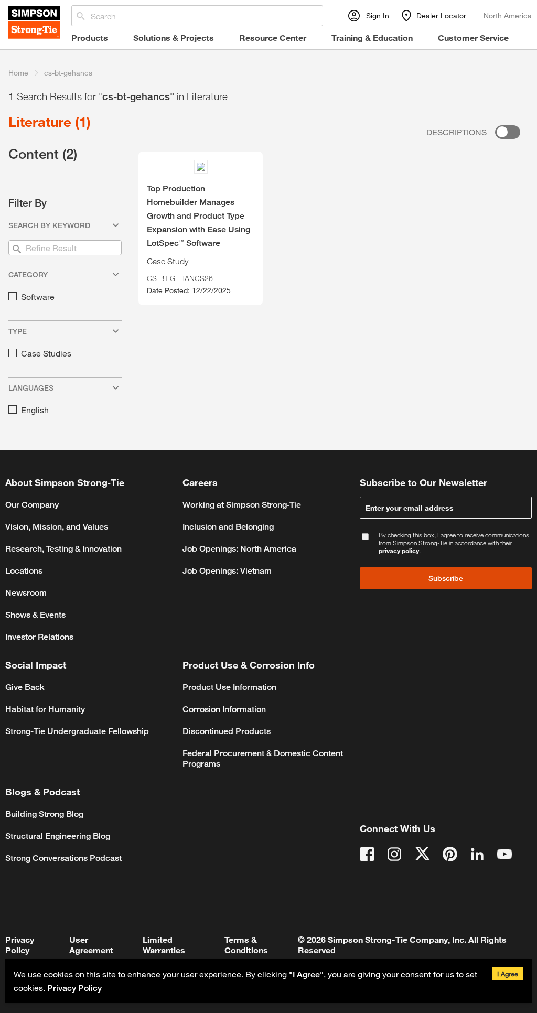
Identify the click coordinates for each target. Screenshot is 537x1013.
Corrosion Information (224, 709)
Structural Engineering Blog (57, 836)
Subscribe (445, 578)
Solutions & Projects (173, 37)
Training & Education (372, 37)
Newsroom (26, 593)
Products (89, 37)
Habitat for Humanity (45, 709)
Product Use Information (229, 687)
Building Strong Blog (44, 814)
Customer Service (473, 37)
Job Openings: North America (239, 549)
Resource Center (272, 37)
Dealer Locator (441, 15)
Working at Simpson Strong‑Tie (241, 505)
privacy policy (399, 550)
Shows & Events (35, 615)
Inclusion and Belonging (228, 527)
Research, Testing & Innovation (63, 549)
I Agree (507, 973)
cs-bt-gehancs (68, 72)
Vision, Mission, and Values (56, 527)
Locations (23, 571)
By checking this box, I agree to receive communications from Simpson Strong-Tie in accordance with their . (454, 543)
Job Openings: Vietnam (227, 571)
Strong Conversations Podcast (63, 858)
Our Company (32, 505)
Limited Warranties (164, 944)
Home (18, 72)
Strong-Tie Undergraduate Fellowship (77, 731)
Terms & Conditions (246, 944)
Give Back (25, 687)
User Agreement (91, 944)
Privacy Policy (74, 988)
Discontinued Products (226, 731)
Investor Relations (39, 637)
